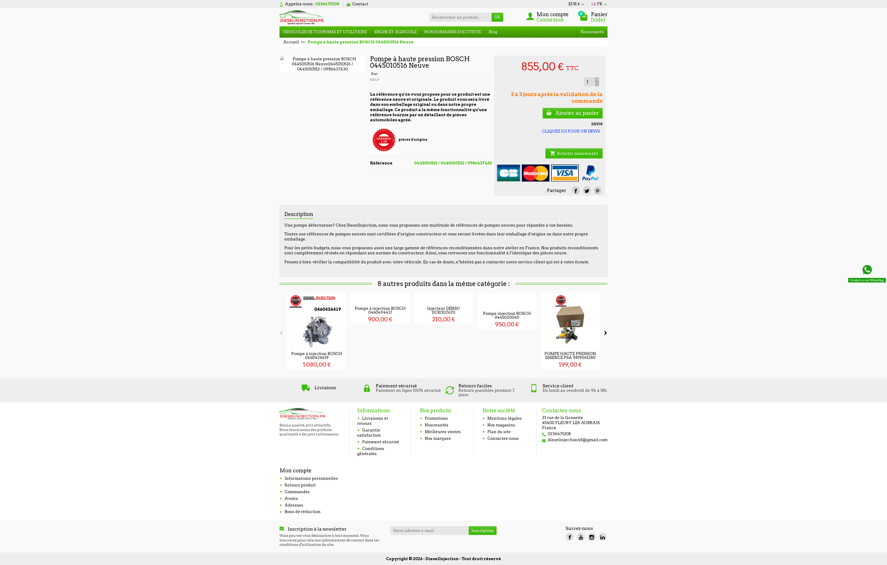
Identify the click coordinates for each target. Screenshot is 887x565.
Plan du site (499, 431)
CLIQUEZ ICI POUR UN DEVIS (571, 131)
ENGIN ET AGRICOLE (395, 32)
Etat (374, 74)
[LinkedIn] (602, 537)
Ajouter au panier (577, 113)
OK (497, 17)
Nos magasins (501, 425)
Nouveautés (592, 32)
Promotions (436, 418)
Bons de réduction (303, 511)
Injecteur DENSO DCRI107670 (443, 310)
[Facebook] (570, 537)
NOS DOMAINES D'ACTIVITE (452, 32)
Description (298, 214)
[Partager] (576, 190)
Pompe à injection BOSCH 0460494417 (380, 310)
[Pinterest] (598, 190)
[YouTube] (581, 537)
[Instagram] (592, 537)
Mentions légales (504, 418)
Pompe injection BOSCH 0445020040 (507, 315)
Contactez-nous (503, 438)
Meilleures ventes (443, 431)
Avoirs (291, 498)
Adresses (294, 505)
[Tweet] (587, 190)
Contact (360, 4)
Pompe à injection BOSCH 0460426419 (316, 355)
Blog (493, 32)
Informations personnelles (311, 478)
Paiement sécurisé (380, 442)
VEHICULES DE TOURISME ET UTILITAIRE (325, 32)
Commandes (297, 491)
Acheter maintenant (574, 153)
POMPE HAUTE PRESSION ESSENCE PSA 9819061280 (570, 355)
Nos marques (438, 438)
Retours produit (300, 485)
